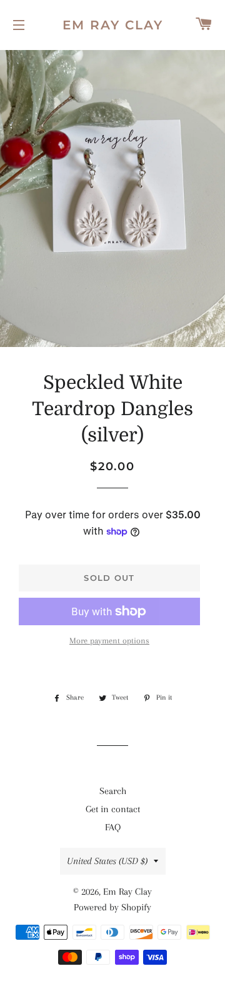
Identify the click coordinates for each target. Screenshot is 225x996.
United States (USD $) (107, 861)
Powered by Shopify (112, 907)
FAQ (113, 827)
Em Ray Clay (112, 25)
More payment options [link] (109, 640)
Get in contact (113, 809)
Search (112, 791)
